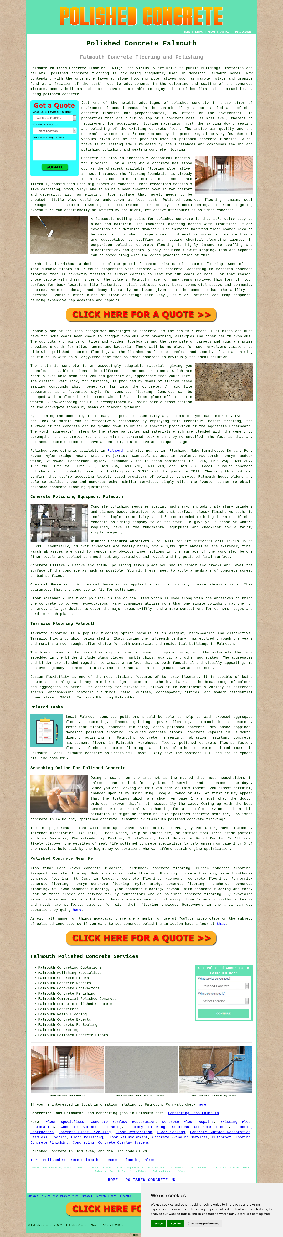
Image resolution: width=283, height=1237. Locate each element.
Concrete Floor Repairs (188, 1122)
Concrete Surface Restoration (123, 1122)
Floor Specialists (65, 1122)
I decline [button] (175, 1223)
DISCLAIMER (243, 31)
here (77, 910)
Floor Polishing (87, 1137)
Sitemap (33, 1196)
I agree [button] (158, 1223)
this (221, 924)
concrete (184, 477)
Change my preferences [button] (203, 1223)
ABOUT (211, 31)
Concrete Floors (106, 1196)
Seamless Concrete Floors (200, 1127)
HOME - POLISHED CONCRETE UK (141, 1180)
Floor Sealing (171, 1132)
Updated (87, 1196)
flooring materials (160, 124)
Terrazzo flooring (48, 633)
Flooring (125, 1196)
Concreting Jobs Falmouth (193, 1113)
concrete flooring (100, 113)
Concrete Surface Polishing (91, 1127)
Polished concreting (50, 451)
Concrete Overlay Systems (123, 1143)
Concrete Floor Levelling (85, 1132)
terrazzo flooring (180, 677)
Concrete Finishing (49, 1143)
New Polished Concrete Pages (60, 1196)
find (47, 868)
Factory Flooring (146, 1127)
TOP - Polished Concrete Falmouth (64, 1160)
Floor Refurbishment (127, 1137)
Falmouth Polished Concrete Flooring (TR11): (76, 68)
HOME (187, 31)
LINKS (199, 31)
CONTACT (225, 31)
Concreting (83, 1143)
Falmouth (115, 451)
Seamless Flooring (48, 1137)
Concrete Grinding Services (180, 1137)
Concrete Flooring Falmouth (132, 1160)
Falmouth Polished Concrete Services (84, 957)
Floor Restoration (134, 1132)
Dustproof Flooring (231, 1137)
